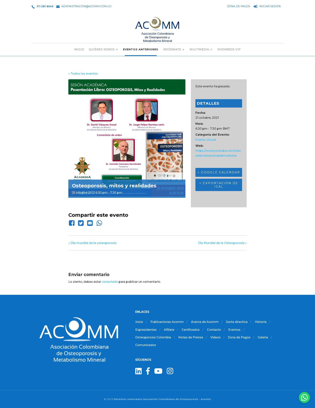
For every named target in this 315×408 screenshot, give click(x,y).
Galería (263, 337)
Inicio (79, 49)
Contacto (214, 329)
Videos (215, 337)
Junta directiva (237, 322)
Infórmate (172, 49)
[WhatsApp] (99, 223)
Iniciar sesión (270, 6)
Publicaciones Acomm (167, 322)
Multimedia (199, 49)
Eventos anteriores (140, 49)
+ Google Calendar (219, 172)
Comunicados (145, 345)
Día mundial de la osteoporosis (92, 243)
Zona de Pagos (238, 6)
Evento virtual (205, 139)
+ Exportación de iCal (218, 184)
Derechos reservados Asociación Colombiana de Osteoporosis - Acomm (162, 399)
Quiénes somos (102, 49)
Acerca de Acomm (205, 322)
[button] (304, 397)
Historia (261, 322)
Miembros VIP (229, 49)
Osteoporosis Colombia (153, 337)
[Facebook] (72, 223)
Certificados (191, 329)
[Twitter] (80, 223)
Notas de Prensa (190, 337)
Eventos (234, 329)
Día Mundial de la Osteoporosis (222, 243)
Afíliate (169, 329)
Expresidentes (146, 329)
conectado (110, 281)
